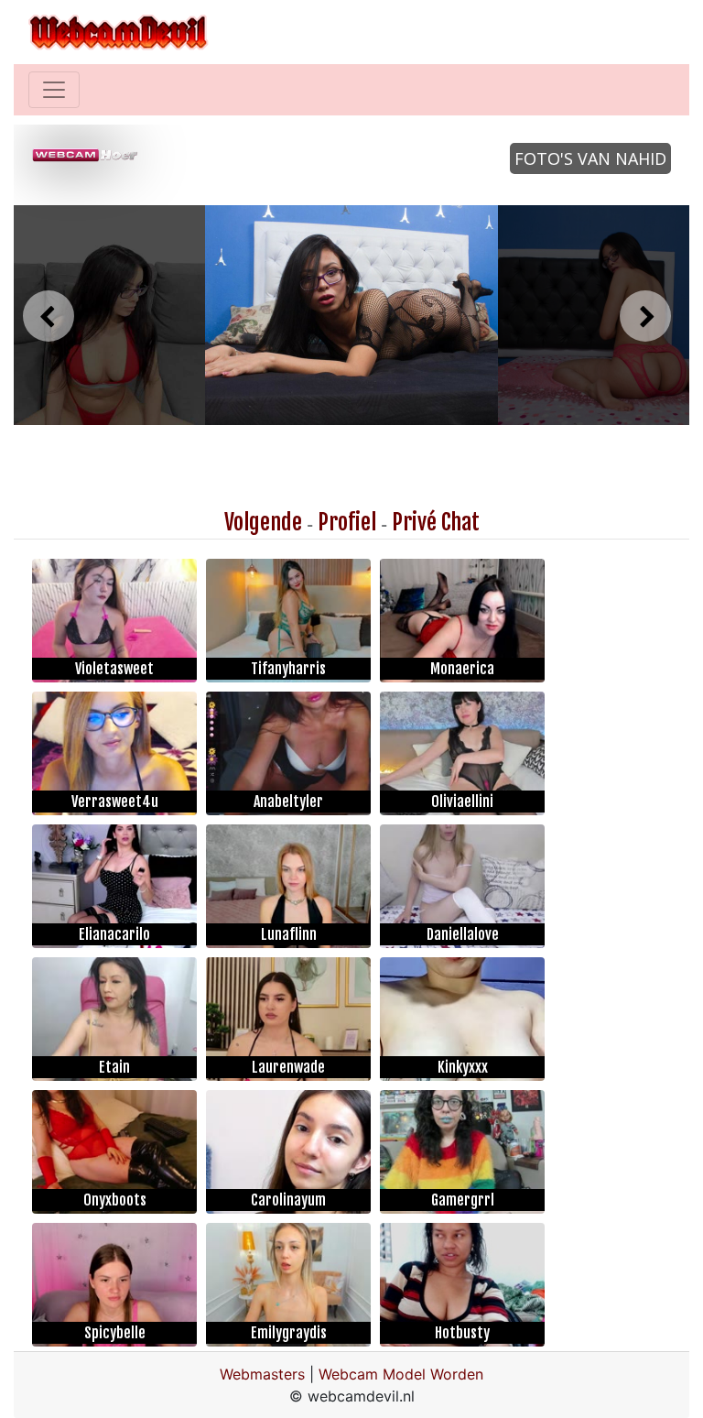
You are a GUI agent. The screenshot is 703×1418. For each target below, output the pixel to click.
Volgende (263, 522)
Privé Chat (436, 522)
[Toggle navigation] (54, 89)
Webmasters (262, 1374)
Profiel (347, 522)
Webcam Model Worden (401, 1374)
